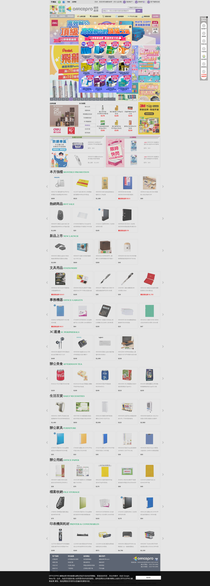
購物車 (204, 36)
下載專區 (203, 51)
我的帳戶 (203, 28)
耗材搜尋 (203, 59)
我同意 (148, 577)
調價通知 (203, 67)
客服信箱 (203, 44)
